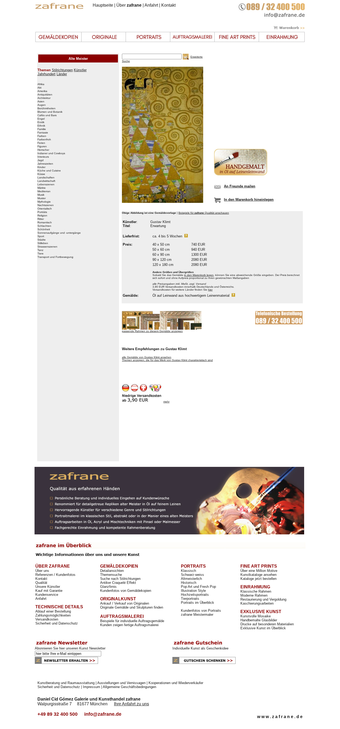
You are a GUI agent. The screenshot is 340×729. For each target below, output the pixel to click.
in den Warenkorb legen (199, 275)
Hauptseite (103, 5)
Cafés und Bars (47, 115)
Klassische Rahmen (255, 591)
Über (129, 5)
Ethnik (41, 125)
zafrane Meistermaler (197, 615)
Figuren (42, 146)
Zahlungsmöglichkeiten (53, 615)
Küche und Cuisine (49, 170)
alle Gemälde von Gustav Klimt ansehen (146, 357)
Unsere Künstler (47, 587)
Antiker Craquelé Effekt (118, 583)
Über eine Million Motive (258, 571)
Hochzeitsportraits (195, 595)
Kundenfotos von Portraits (201, 611)
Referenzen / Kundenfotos (55, 575)
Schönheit (43, 229)
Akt (39, 87)
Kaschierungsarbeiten (257, 603)
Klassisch (188, 571)
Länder (62, 74)
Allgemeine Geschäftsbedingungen (129, 687)
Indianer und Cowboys (51, 153)
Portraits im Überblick (197, 603)
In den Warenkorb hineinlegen (249, 200)
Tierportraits (190, 599)
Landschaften (45, 177)
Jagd (40, 160)
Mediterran (43, 191)
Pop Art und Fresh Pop (198, 587)
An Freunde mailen (239, 186)
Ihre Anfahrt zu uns (131, 704)
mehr (166, 401)
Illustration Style (193, 591)
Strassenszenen (47, 246)
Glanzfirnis (108, 587)
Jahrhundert (46, 74)
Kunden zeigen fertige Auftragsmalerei (129, 625)
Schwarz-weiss (192, 575)
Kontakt (168, 5)
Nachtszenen (45, 205)
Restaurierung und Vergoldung (263, 599)
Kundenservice (46, 595)
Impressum (91, 687)
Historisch (188, 583)
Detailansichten (112, 571)
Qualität (41, 583)
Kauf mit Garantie (48, 591)
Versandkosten (46, 619)
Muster (41, 198)
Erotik (40, 122)
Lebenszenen (45, 184)
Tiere (40, 253)
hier (210, 289)
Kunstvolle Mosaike (255, 616)
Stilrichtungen (62, 70)
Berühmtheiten (46, 108)
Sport (40, 236)
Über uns (42, 571)
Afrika (40, 84)
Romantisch (44, 222)
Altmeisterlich (191, 579)
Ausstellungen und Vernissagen (121, 683)
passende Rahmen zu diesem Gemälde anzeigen (152, 331)
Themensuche (111, 575)
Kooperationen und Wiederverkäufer (175, 683)
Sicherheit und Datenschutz (56, 623)
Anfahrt (151, 5)
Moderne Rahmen (253, 595)
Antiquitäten (44, 94)
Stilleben (42, 243)
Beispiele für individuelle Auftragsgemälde (132, 621)
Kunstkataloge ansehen (258, 575)
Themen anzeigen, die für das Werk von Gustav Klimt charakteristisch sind (167, 360)
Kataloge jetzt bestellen (258, 579)
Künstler (80, 70)
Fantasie (42, 132)
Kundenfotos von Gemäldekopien (125, 591)
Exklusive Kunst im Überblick (263, 628)
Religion (42, 215)
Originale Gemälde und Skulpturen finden (131, 607)
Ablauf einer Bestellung (53, 611)
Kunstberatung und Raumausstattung (66, 683)
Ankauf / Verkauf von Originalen (124, 603)
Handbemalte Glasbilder (258, 620)
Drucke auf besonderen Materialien (267, 624)
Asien (40, 101)
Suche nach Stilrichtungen (120, 579)
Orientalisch (44, 208)
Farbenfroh (44, 139)
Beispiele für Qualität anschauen (203, 212)
